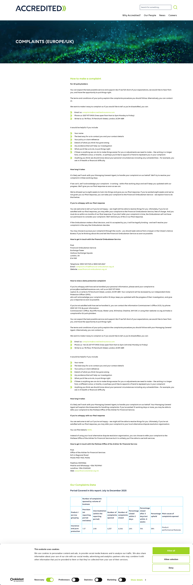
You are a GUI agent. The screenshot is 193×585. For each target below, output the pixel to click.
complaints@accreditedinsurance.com (98, 112)
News (162, 15)
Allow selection (171, 559)
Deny (171, 568)
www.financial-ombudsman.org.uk (92, 269)
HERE (89, 430)
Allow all (171, 551)
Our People (150, 15)
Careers (172, 15)
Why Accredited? (131, 15)
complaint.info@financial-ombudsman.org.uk (95, 267)
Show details (137, 580)
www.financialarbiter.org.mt (87, 471)
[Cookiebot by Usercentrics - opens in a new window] (17, 580)
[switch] (75, 580)
